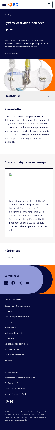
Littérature (9, 338)
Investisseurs (10, 328)
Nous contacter (11, 53)
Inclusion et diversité (14, 333)
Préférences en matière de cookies (20, 378)
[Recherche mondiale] (49, 4)
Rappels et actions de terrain (17, 306)
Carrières (8, 311)
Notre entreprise (12, 349)
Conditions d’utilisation (15, 389)
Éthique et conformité (14, 355)
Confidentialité (11, 383)
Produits (11, 15)
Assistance (9, 360)
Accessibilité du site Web (15, 394)
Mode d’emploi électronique (17, 317)
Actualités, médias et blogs (16, 344)
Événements (10, 322)
